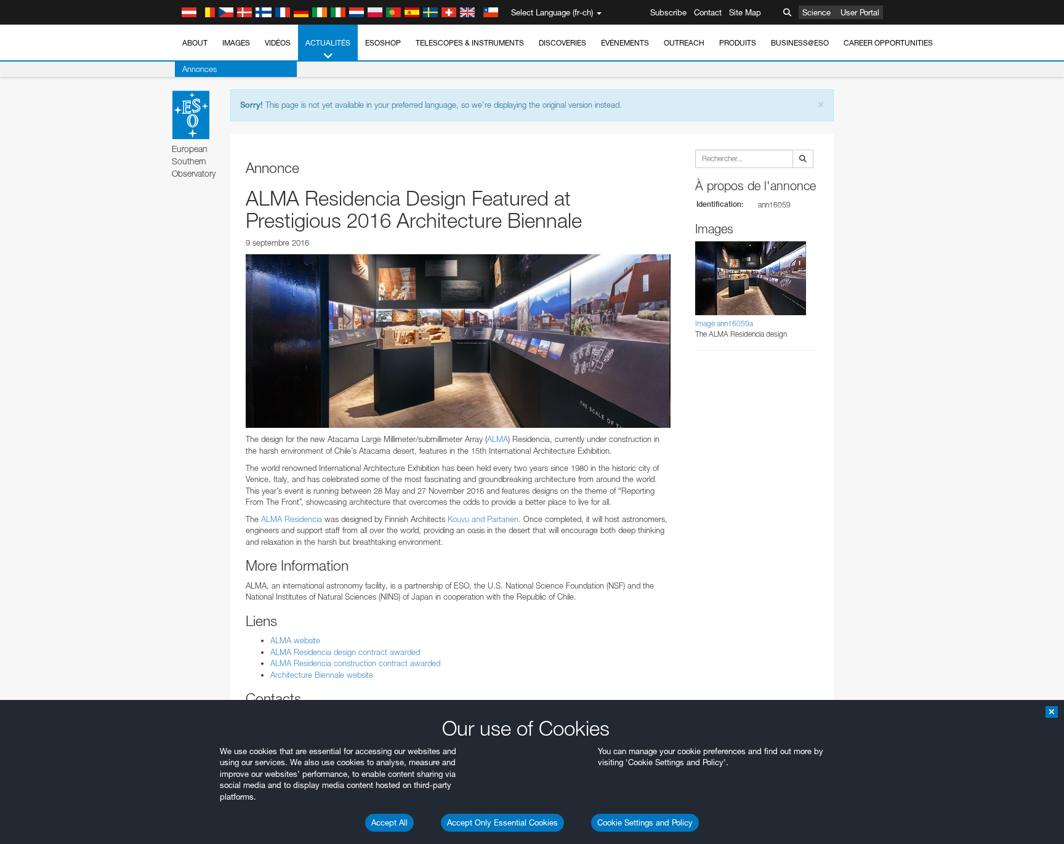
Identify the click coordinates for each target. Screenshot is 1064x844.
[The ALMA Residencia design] (458, 341)
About (195, 42)
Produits (737, 42)
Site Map (745, 12)
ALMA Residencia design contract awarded (345, 652)
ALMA (497, 439)
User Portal (859, 12)
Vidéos (278, 42)
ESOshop (383, 42)
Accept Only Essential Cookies (502, 822)
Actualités (327, 42)
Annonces (199, 69)
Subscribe (668, 12)
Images (236, 42)
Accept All (389, 822)
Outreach (684, 42)
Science (816, 12)
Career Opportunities (888, 42)
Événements (625, 42)
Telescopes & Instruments (470, 42)
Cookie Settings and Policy (645, 822)
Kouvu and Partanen (483, 519)
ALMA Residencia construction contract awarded (355, 663)
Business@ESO (800, 42)
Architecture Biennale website (321, 675)
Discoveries (562, 42)
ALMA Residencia (291, 519)
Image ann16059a (724, 323)
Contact (708, 12)
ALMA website (295, 640)
